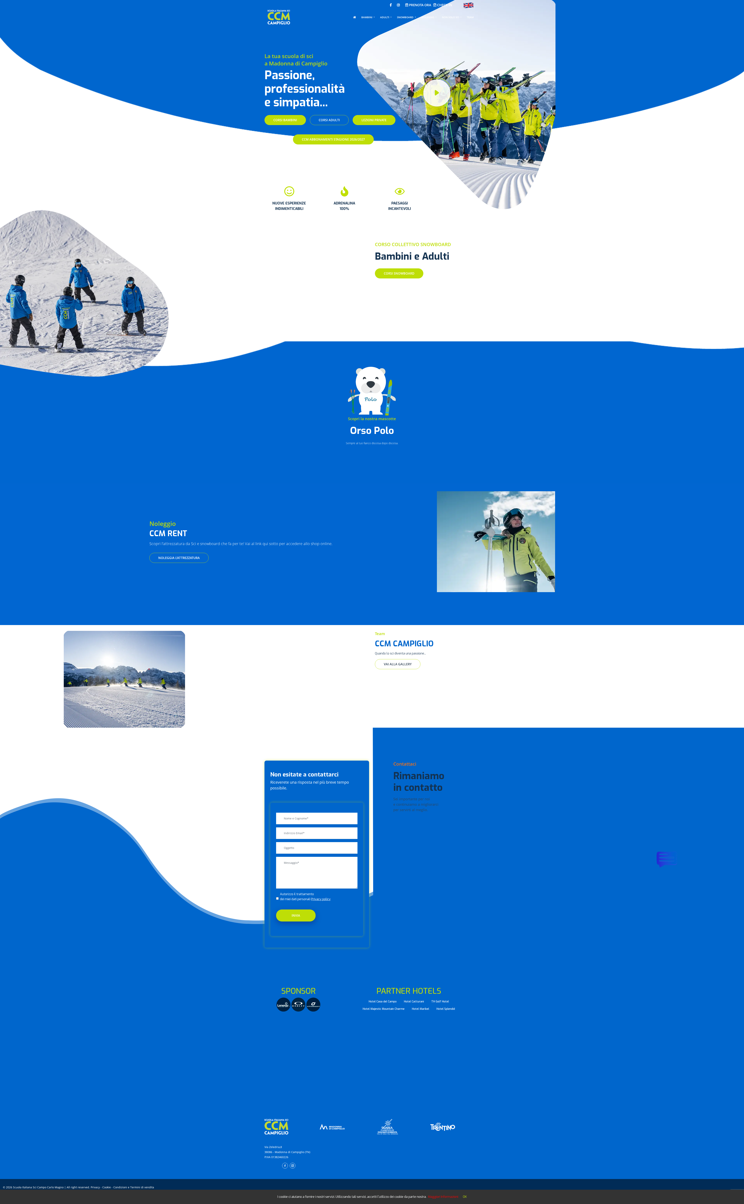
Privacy (95, 1187)
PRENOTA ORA (419, 5)
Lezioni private (374, 120)
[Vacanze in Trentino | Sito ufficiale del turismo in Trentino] (442, 1126)
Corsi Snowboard (399, 273)
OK (465, 1197)
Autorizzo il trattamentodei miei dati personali (305, 896)
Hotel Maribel (420, 1009)
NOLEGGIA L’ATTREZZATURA (179, 558)
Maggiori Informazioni (443, 1197)
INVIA (296, 915)
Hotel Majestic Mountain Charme (384, 1009)
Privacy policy (321, 899)
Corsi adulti (329, 120)
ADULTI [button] (385, 17)
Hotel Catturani (414, 1001)
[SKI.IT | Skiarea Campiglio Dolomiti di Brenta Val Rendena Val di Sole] (387, 1126)
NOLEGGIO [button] (428, 17)
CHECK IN (444, 5)
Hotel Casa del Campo (383, 1001)
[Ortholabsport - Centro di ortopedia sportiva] (313, 1004)
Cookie (106, 1187)
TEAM (470, 17)
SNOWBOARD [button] (405, 17)
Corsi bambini (285, 120)
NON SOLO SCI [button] (451, 17)
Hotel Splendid (446, 1009)
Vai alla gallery (398, 664)
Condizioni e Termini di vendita (133, 1187)
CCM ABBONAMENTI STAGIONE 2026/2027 (333, 139)
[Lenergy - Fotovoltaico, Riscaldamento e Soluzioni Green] (283, 1004)
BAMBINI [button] (367, 17)
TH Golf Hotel (440, 1001)
